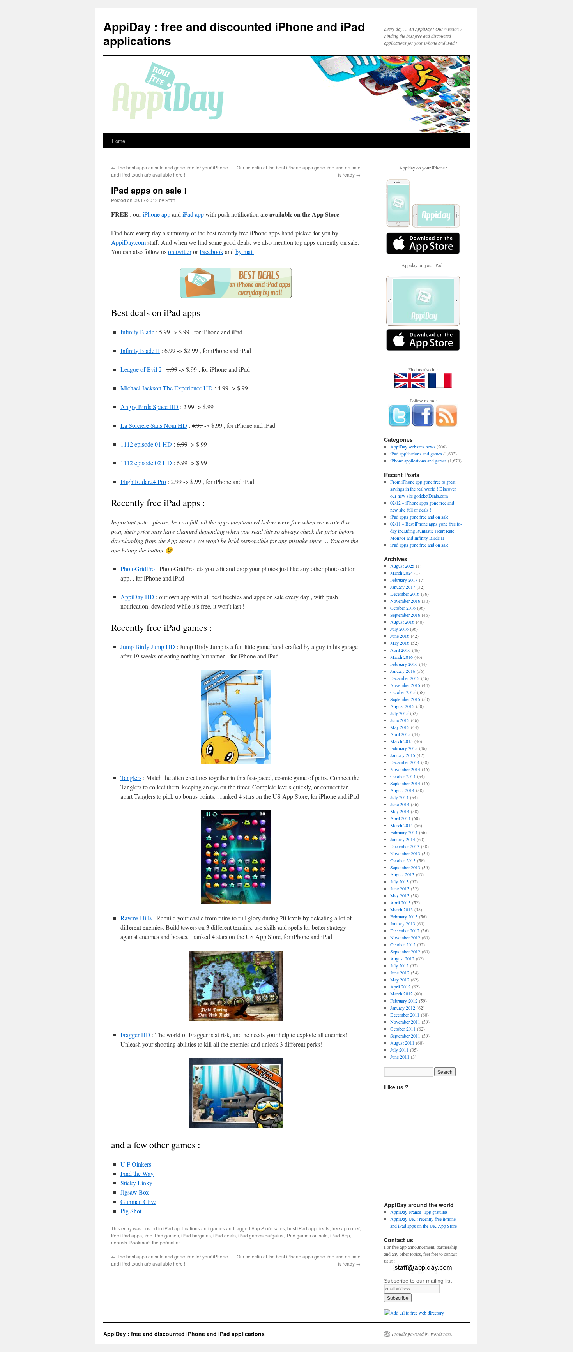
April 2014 (400, 818)
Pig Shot (130, 1211)
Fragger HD (135, 1035)
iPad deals (224, 1235)
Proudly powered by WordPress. (422, 1334)
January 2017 (402, 587)
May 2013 (399, 895)
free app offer (345, 1228)
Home (118, 141)
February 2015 (403, 748)
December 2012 (404, 930)
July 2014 (399, 797)
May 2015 (399, 727)
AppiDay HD (137, 597)
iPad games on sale (307, 1235)
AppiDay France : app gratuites (419, 1212)
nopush (119, 1242)
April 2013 (400, 902)
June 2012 (399, 972)
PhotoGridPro (137, 569)
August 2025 (402, 566)
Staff (170, 200)
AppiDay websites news (412, 446)
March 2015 (401, 741)
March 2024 (401, 573)
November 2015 (405, 685)
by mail (244, 251)
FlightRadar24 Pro (143, 481)
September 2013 (405, 867)
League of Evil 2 (141, 369)
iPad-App (340, 1235)
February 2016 (403, 664)
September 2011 (405, 1036)
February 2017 (403, 580)
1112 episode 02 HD (146, 463)
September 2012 (405, 951)
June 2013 (399, 888)
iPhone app (156, 214)
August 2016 (402, 622)
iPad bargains (196, 1235)
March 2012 (401, 993)
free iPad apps (126, 1235)
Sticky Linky (136, 1183)
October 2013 (403, 860)
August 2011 (402, 1043)
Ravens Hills (136, 918)
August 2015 (402, 706)
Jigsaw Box (134, 1192)
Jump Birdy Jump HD (147, 646)
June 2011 (399, 1057)
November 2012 (405, 937)
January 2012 (402, 1007)
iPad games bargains (260, 1235)
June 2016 (399, 636)
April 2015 (400, 734)
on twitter (179, 251)
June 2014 (399, 804)
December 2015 (404, 678)
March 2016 (401, 657)
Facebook (211, 251)
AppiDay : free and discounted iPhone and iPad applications (234, 33)
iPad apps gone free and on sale (419, 517)
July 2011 (399, 1050)
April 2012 (400, 986)
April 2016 (400, 650)
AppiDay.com (128, 242)
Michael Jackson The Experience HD (166, 388)
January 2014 (402, 839)
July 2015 (399, 713)
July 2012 (399, 965)
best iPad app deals (308, 1228)
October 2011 (403, 1028)
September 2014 (405, 783)
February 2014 (403, 832)
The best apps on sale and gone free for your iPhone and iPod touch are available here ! (169, 171)
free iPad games (161, 1235)
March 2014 (401, 825)
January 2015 (402, 755)
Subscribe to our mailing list (418, 1281)
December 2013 (404, 846)
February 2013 (403, 916)
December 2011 (404, 1014)
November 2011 (405, 1021)
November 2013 (405, 853)
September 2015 (405, 699)
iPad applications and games (194, 1228)
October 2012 (403, 944)
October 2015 (403, 692)
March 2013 (401, 909)
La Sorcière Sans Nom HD (153, 425)
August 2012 (402, 958)
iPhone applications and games (418, 460)
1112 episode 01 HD (146, 444)
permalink (170, 1242)
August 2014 (402, 790)
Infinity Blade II (140, 350)
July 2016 (399, 629)
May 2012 (399, 979)
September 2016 (405, 615)
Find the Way (137, 1173)
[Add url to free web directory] (414, 1313)
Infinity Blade (137, 332)
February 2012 (403, 1000)
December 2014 (404, 762)
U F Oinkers (135, 1164)
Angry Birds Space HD (149, 406)
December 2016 (404, 594)
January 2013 (402, 923)
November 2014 (405, 769)
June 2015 (399, 720)
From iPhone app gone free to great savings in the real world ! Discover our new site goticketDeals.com (423, 488)
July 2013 (399, 881)
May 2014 (399, 811)
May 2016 (399, 643)
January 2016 (402, 671)
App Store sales (268, 1228)
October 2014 (403, 776)
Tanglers (130, 777)
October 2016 (403, 608)
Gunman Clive (138, 1201)
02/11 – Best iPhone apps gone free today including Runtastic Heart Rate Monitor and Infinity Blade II (426, 531)
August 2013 (402, 874)
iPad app (193, 214)
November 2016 (405, 601)
